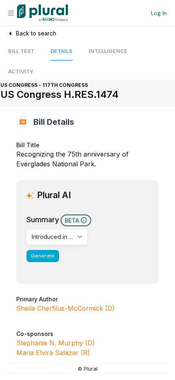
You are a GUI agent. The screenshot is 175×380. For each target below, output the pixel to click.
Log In (159, 13)
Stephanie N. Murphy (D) (55, 343)
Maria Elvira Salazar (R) (53, 353)
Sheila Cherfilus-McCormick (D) (65, 308)
